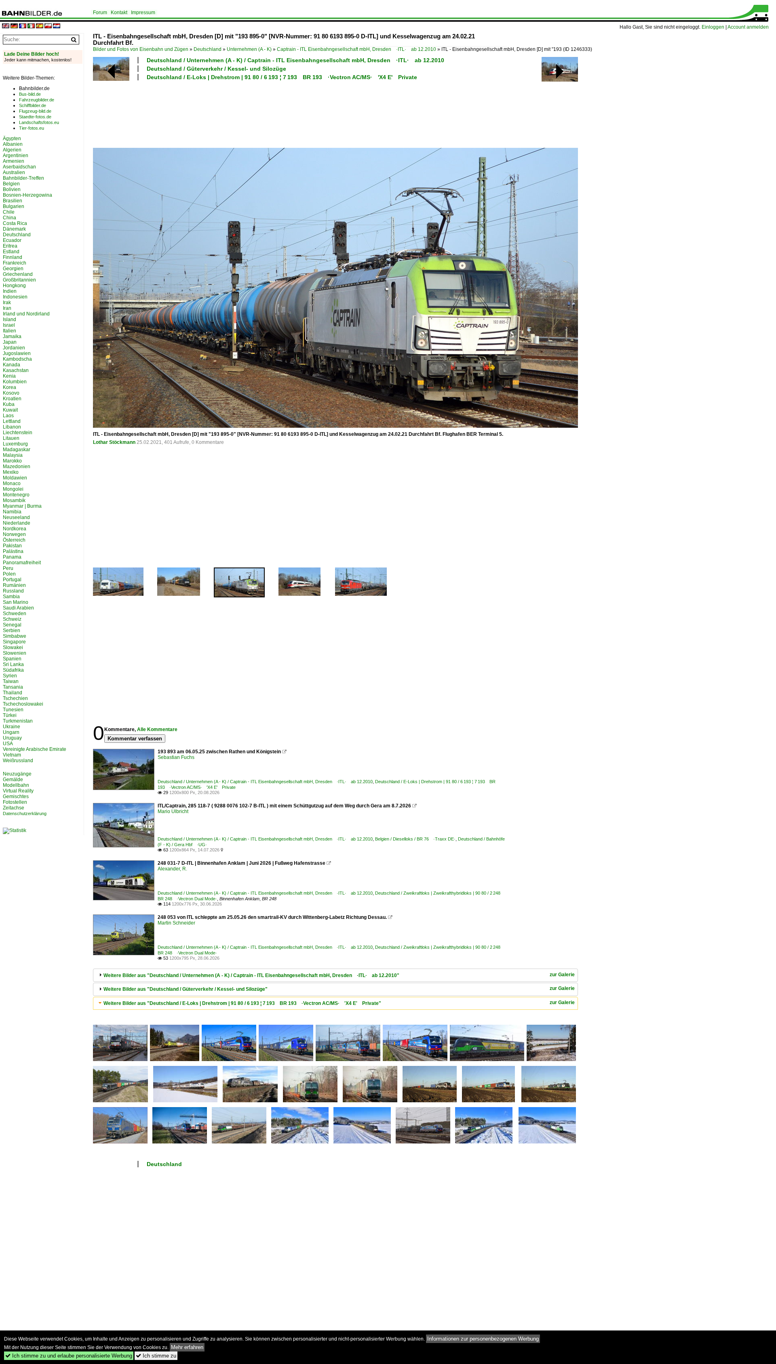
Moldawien (15, 478)
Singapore (14, 642)
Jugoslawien (17, 353)
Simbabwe (14, 636)
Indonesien (15, 297)
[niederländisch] (56, 26)
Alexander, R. (172, 869)
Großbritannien (19, 280)
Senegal (12, 625)
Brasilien (12, 201)
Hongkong (14, 285)
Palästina (13, 551)
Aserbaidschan (19, 167)
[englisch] (5, 26)
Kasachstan (16, 370)
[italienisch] (31, 26)
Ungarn (11, 732)
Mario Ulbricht (173, 811)
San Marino (15, 602)
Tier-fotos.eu (31, 128)
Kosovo (11, 393)
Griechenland (18, 274)
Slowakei (13, 647)
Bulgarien (13, 206)
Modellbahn (16, 785)
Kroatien (12, 398)
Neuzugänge (17, 774)
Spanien (12, 659)
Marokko (12, 461)
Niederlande (16, 523)
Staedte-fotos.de (35, 116)
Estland (11, 251)
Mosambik (14, 500)
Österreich (14, 540)
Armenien (13, 161)
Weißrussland (18, 760)
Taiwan (11, 681)
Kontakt (119, 12)
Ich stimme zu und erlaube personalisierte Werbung (68, 1356)
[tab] (335, 975)
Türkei (10, 715)
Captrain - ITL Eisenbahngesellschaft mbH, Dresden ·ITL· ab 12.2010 (356, 49)
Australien (14, 172)
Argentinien (15, 155)
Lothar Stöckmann (114, 442)
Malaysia (13, 455)
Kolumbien (15, 382)
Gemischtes (16, 796)
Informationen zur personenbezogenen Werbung (483, 1339)
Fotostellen (15, 802)
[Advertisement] (300, 113)
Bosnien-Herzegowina (27, 195)
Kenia (9, 376)
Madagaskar (16, 449)
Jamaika (12, 336)
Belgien (11, 184)
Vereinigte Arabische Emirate (34, 749)
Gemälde (13, 779)
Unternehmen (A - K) (249, 49)
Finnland (12, 257)
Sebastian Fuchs (176, 757)
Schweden (14, 613)
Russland (13, 591)
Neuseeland (16, 517)
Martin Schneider (176, 923)
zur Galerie (562, 974)
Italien (9, 331)
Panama (12, 557)
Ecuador (12, 240)
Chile (9, 212)
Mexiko (11, 472)
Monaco (12, 483)
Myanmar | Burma (22, 506)
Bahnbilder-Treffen (23, 178)
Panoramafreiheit (22, 562)
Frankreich (14, 263)
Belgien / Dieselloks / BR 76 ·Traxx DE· (415, 838)
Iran (7, 308)
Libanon (12, 427)
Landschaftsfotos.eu (39, 122)
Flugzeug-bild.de (35, 111)
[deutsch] (14, 26)
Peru (8, 568)
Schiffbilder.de (32, 105)
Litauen (11, 438)
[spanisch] (39, 26)
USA (8, 743)
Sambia (11, 596)
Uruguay (12, 738)
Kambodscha (17, 359)
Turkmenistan (18, 721)
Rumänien (14, 585)
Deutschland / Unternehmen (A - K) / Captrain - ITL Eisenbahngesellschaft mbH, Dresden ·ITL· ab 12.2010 (295, 60)
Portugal (12, 579)
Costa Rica (15, 223)
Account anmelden (748, 27)
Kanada (11, 365)
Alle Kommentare (157, 729)
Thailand (12, 693)
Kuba (9, 404)
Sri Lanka (13, 664)
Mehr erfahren (187, 1347)
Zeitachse (13, 808)
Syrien (10, 676)
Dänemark (14, 229)
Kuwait (10, 410)
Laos (8, 415)
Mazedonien (16, 466)
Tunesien (13, 709)
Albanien (13, 144)
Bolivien (12, 189)
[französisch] (22, 26)
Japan (10, 342)
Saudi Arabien (18, 608)
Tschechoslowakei (23, 704)
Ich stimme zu (156, 1356)
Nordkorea (14, 529)
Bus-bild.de (30, 94)
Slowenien (14, 653)
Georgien (13, 268)
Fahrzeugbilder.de (36, 99)
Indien (10, 291)
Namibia (12, 512)
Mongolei (13, 489)
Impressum (143, 12)
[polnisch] (48, 26)
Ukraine (11, 726)
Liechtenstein (17, 432)
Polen (9, 574)
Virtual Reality (18, 791)
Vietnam (12, 755)
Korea (9, 387)
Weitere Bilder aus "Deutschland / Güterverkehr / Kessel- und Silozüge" (185, 989)
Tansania (13, 687)
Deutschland (207, 49)
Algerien (12, 150)
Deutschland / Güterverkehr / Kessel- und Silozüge (216, 68)
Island (9, 319)
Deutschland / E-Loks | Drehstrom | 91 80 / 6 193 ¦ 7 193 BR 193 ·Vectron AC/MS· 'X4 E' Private (282, 77)
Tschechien (15, 698)
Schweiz (12, 619)
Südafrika (13, 670)
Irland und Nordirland (26, 314)
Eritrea (10, 246)
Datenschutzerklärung (24, 813)
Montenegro (16, 495)
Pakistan (12, 546)
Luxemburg (15, 444)
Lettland (12, 421)
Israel (9, 325)
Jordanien (14, 348)
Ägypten (12, 138)
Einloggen (713, 27)
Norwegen (14, 534)
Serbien (11, 630)
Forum (100, 12)
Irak (7, 302)
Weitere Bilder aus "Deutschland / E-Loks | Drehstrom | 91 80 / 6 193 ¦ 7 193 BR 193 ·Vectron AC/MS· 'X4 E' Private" (242, 1003)
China (9, 218)
